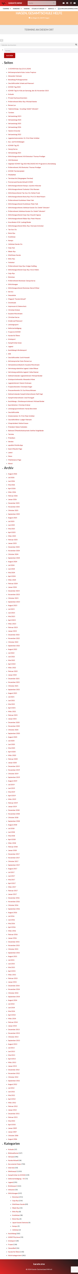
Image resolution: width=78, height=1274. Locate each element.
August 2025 (12, 518)
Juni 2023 (11, 613)
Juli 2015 (11, 960)
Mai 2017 (11, 880)
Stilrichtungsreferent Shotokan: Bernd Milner (23, 288)
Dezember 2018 (14, 810)
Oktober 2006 (13, 1135)
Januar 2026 (12, 499)
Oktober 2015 (13, 949)
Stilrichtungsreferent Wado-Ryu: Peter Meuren (24, 218)
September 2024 (14, 558)
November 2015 (14, 945)
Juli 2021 (11, 697)
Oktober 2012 (13, 1077)
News (10, 456)
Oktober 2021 (13, 686)
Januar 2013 (12, 1066)
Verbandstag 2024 (14, 120)
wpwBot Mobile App (15, 445)
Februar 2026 (13, 496)
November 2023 (14, 594)
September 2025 (14, 514)
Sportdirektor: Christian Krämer (19, 405)
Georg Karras (13, 149)
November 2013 (14, 1033)
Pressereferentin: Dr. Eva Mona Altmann (22, 390)
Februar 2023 (13, 627)
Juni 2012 (11, 1092)
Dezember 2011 (14, 1113)
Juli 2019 (11, 784)
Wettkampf (12, 1171)
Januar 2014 (12, 1026)
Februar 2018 (13, 847)
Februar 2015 (13, 978)
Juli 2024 (11, 565)
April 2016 (12, 927)
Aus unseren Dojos (14, 1164)
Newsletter (12, 295)
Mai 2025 (11, 529)
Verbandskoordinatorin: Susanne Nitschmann (24, 365)
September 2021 (14, 689)
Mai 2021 (11, 704)
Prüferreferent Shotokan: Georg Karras (21, 281)
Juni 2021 (11, 700)
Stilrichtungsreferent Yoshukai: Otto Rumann (23, 189)
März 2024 (12, 580)
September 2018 (14, 821)
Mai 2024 (11, 572)
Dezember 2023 (14, 591)
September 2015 (14, 953)
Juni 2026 (11, 481)
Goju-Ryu (11, 273)
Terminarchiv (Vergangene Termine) (20, 178)
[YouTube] (74, 3)
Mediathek (12, 175)
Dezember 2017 (14, 854)
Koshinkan (11, 237)
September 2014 (14, 996)
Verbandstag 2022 (14, 134)
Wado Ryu (15, 1208)
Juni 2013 (11, 1051)
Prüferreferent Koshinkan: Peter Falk (21, 200)
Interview (11, 1168)
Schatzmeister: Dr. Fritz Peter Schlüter (21, 416)
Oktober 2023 (13, 598)
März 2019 (12, 799)
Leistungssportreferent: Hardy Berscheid (22, 409)
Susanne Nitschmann (15, 313)
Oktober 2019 (13, 773)
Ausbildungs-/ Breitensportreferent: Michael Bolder (26, 401)
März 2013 (12, 1062)
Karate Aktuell (13, 1160)
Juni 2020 (11, 744)
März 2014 (12, 1018)
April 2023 (12, 620)
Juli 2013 (11, 1048)
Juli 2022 (11, 653)
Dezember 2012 (14, 1070)
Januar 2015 (12, 982)
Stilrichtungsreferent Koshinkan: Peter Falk (23, 204)
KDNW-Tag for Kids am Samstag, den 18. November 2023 (28, 90)
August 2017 (12, 869)
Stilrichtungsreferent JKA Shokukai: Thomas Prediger (26, 156)
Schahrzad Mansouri (15, 321)
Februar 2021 (13, 715)
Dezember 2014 (14, 986)
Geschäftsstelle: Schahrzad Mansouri (21, 83)
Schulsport (12, 339)
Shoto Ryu (11, 233)
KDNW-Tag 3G (13, 145)
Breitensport (12, 1186)
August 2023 (12, 605)
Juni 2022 (11, 657)
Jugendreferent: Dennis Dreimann (19, 383)
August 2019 (12, 781)
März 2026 (12, 492)
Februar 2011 (13, 1117)
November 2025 (14, 507)
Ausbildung (12, 1233)
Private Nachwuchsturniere (17, 98)
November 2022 (14, 638)
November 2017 (14, 858)
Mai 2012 (11, 1095)
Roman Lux (12, 105)
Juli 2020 (11, 741)
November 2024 (14, 550)
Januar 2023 (12, 631)
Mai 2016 (11, 923)
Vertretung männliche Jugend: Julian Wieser (23, 368)
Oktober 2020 (13, 730)
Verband (11, 1157)
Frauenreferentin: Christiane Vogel (20, 387)
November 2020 (14, 726)
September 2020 (14, 733)
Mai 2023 (11, 616)
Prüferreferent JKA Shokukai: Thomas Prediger (24, 167)
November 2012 (14, 1073)
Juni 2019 (11, 788)
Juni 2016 (11, 920)
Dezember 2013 (14, 1029)
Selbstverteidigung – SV (16, 1179)
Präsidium (11, 438)
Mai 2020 (11, 748)
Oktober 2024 (13, 554)
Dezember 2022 (14, 635)
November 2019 (14, 770)
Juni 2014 (11, 1007)
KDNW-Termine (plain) (16, 171)
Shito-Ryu (11, 259)
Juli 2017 (11, 872)
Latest (10, 452)
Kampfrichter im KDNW (16, 1175)
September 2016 (14, 909)
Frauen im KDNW (14, 332)
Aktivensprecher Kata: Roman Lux (20, 361)
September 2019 (14, 777)
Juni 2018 (11, 832)
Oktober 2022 (13, 642)
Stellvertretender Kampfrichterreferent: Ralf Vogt (25, 394)
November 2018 (14, 814)
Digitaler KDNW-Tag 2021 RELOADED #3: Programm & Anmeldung (32, 164)
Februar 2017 (13, 890)
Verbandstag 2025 (14, 123)
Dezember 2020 (14, 722)
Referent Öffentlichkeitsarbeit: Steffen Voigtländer (26, 430)
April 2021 (12, 708)
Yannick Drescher (14, 131)
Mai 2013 (11, 1055)
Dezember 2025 (14, 503)
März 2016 (12, 931)
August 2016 (12, 912)
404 (9, 354)
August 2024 (12, 561)
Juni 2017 (11, 876)
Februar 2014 (13, 1022)
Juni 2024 (11, 569)
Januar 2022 (12, 675)
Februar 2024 (13, 583)
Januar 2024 (12, 587)
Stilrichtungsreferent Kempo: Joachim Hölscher (24, 186)
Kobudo (11, 94)
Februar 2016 (13, 934)
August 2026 (12, 474)
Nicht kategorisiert (15, 1255)
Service (10, 292)
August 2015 (12, 956)
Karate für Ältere (14, 335)
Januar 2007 (12, 1132)
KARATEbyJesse (14, 1237)
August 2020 (12, 737)
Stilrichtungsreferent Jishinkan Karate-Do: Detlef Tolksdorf (28, 207)
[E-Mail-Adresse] (63, 3)
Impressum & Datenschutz (17, 306)
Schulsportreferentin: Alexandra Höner (21, 379)
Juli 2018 (11, 828)
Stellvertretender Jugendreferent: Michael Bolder (25, 376)
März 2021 (12, 711)
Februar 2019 (13, 803)
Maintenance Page (14, 460)
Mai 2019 (11, 792)
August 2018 (12, 825)
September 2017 (14, 865)
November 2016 (14, 901)
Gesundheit (12, 1248)
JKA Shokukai (13, 160)
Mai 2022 (11, 660)
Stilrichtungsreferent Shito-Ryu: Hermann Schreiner (26, 226)
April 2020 (12, 752)
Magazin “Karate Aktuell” (17, 299)
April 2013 (12, 1059)
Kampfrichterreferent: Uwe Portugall (21, 398)
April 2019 (12, 795)
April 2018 (12, 839)
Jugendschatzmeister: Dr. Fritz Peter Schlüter (24, 138)
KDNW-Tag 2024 (14, 87)
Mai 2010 (11, 1121)
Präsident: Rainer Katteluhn (17, 427)
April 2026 (12, 488)
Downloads (12, 303)
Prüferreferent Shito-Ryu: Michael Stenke (22, 101)
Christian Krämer (14, 310)
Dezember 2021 (14, 678)
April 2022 (12, 664)
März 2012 (12, 1103)
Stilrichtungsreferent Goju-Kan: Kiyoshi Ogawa (24, 215)
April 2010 (12, 1124)
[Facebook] (67, 3)
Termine (11, 434)
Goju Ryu (15, 1200)
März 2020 (12, 755)
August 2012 (12, 1084)
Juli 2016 (11, 916)
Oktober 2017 (13, 861)
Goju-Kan (11, 248)
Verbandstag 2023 (14, 116)
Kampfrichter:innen (15, 343)
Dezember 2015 (14, 942)
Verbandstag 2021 (14, 153)
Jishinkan (15, 1230)
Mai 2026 (11, 485)
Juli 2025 (11, 521)
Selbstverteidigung (14, 328)
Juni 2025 (11, 525)
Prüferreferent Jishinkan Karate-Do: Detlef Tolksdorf (26, 211)
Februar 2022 (13, 671)
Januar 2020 (12, 763)
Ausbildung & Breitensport (17, 350)
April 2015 (12, 971)
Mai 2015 (11, 967)
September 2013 (14, 1040)
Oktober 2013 (13, 1037)
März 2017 (12, 887)
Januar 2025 (12, 543)
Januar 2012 (12, 1110)
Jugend (10, 346)
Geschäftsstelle (13, 412)
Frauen (10, 1244)
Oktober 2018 (13, 817)
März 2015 (12, 975)
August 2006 (12, 1139)
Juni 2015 (11, 964)
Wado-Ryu (12, 251)
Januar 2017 (12, 894)
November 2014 (14, 989)
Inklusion (11, 1190)
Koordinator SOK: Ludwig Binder (19, 222)
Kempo (10, 240)
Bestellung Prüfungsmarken (17, 80)
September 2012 (14, 1081)
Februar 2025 (13, 540)
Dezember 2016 (14, 898)
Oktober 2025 (13, 510)
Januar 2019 (12, 806)
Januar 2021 (12, 719)
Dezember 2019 (14, 766)
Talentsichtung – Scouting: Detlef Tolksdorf (23, 109)
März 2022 (12, 667)
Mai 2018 (11, 836)
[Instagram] (71, 3)
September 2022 (14, 646)
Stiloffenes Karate (14, 255)
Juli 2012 (11, 1088)
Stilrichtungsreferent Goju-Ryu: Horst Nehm (23, 270)
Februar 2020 (13, 759)
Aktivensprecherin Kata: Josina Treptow (22, 72)
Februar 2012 (13, 1106)
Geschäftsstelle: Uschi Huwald (18, 357)
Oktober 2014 (13, 993)
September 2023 (14, 602)
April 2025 (12, 532)
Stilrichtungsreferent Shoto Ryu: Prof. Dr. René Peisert (26, 197)
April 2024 (12, 576)
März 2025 (12, 536)
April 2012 (12, 1099)
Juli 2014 (11, 1004)
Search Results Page (15, 449)
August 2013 (12, 1044)
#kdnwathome (13, 1153)
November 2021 (14, 682)
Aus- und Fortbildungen (16, 142)
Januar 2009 (12, 1128)
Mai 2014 (11, 1011)
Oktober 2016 (13, 905)
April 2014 (12, 1015)
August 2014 (12, 1000)
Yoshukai (11, 262)
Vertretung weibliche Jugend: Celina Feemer (23, 372)
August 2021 (12, 693)
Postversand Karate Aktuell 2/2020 (20, 182)
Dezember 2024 (14, 547)
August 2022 (12, 649)
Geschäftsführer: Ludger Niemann (20, 420)
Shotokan (11, 277)
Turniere (11, 112)
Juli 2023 (11, 609)
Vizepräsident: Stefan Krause (18, 423)
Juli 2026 (11, 477)
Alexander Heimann (15, 76)
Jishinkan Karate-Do (15, 244)
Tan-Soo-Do (12, 229)
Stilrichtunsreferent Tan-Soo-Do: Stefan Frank (24, 193)
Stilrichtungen (13, 284)
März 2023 (12, 624)
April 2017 (12, 883)
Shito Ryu (15, 1211)
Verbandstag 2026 (14, 127)
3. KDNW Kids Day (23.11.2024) (19, 69)
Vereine (10, 441)
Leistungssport (13, 324)
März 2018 (12, 843)
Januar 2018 (12, 850)
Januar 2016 (12, 938)
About (10, 463)
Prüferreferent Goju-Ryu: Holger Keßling (22, 266)
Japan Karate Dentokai (20, 1222)
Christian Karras (13, 317)
